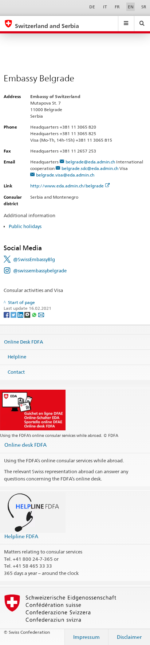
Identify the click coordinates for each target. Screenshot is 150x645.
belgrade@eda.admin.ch (90, 161)
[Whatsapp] (34, 314)
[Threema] (27, 314)
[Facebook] (7, 314)
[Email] (41, 314)
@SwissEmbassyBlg (34, 259)
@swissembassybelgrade (40, 270)
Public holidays (25, 226)
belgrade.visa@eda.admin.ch (65, 175)
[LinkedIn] (20, 314)
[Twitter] (14, 314)
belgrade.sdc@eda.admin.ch (90, 168)
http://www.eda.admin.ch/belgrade (67, 185)
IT (105, 6)
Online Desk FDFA (23, 341)
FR (117, 6)
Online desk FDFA (25, 445)
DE (92, 6)
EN (131, 6)
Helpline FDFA (21, 536)
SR (143, 6)
